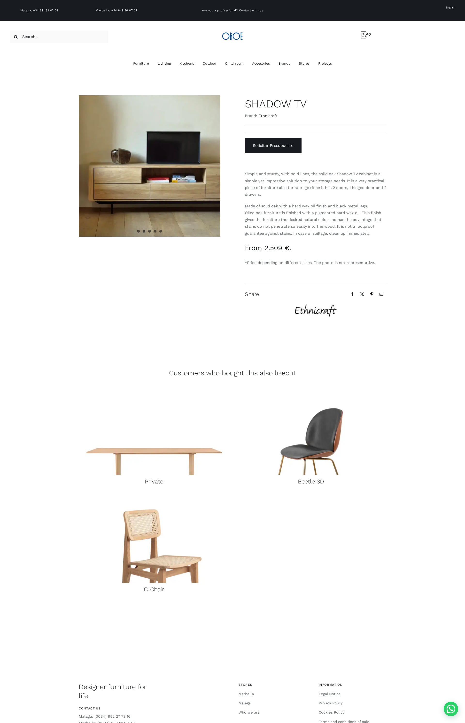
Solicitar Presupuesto (273, 145)
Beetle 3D (311, 481)
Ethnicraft (267, 115)
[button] (451, 709)
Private (154, 481)
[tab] (315, 255)
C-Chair (154, 589)
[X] (362, 294)
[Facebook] (352, 294)
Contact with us (251, 10)
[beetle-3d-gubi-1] (310, 387)
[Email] (381, 294)
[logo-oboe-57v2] (232, 31)
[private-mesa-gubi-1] (154, 387)
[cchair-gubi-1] (154, 495)
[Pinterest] (372, 294)
